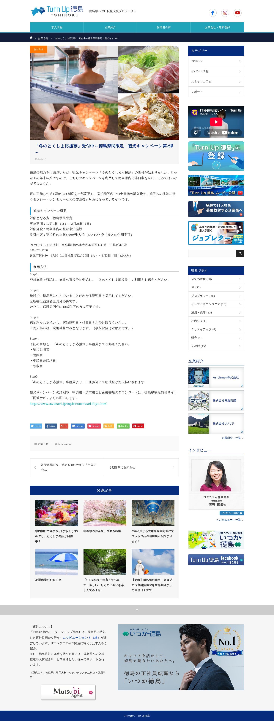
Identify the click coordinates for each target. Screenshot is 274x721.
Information (64, 444)
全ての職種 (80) (201, 279)
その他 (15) (198, 346)
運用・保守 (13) (201, 312)
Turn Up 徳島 (143, 715)
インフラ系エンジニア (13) (208, 304)
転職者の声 (164, 27)
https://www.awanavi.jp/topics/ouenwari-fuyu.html (68, 404)
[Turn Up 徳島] (57, 11)
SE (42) (196, 287)
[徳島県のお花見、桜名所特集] (105, 513)
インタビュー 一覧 (228, 519)
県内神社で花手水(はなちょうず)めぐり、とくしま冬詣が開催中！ (56, 536)
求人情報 (56, 27)
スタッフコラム (201, 81)
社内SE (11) (198, 320)
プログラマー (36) (203, 295)
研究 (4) (196, 337)
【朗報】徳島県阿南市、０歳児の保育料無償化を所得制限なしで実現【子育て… (152, 585)
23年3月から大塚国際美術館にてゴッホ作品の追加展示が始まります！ (153, 536)
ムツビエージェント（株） (82, 637)
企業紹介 (110, 27)
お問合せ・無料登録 (217, 27)
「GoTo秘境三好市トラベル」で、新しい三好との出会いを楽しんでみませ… (104, 585)
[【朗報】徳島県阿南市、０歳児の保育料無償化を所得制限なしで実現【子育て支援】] (153, 562)
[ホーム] (31, 37)
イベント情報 (200, 71)
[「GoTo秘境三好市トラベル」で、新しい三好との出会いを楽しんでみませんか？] (105, 562)
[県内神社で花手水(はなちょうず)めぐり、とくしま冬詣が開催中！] (56, 513)
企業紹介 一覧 (231, 438)
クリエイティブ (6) (203, 329)
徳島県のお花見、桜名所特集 (102, 531)
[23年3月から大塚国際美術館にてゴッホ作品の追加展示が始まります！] (153, 513)
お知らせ (38, 49)
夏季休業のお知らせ (48, 579)
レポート (197, 91)
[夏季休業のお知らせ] (56, 562)
